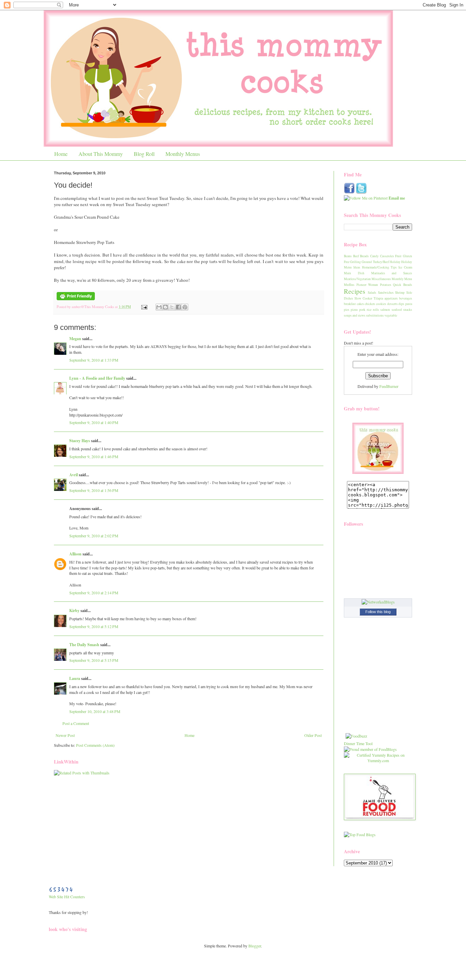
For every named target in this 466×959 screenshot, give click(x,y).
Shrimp (400, 292)
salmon (385, 309)
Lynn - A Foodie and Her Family (97, 378)
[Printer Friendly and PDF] (76, 298)
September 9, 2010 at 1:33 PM (93, 360)
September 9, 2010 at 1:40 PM (93, 422)
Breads (364, 256)
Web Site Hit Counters (67, 896)
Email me (397, 198)
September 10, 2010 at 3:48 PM (94, 711)
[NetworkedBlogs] (378, 602)
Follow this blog (378, 612)
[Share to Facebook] (178, 307)
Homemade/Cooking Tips (379, 267)
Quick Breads (402, 284)
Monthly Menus (182, 153)
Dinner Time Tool (358, 743)
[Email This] (159, 307)
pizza (354, 309)
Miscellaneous (381, 279)
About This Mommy (100, 153)
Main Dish (354, 273)
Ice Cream (405, 267)
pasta (408, 304)
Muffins (349, 284)
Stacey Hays (79, 441)
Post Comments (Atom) (95, 745)
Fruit (398, 256)
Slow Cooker (363, 298)
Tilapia (378, 298)
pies (346, 309)
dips (401, 304)
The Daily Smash (84, 645)
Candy (374, 256)
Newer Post (65, 735)
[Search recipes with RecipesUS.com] (360, 834)
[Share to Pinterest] (184, 307)
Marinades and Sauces (391, 273)
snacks (407, 309)
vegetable (390, 315)
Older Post (313, 735)
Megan (75, 339)
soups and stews (354, 315)
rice (369, 309)
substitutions (375, 315)
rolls (376, 309)
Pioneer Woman (367, 284)
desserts (392, 304)
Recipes (354, 291)
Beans (348, 256)
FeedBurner (388, 386)
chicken (370, 304)
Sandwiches (386, 292)
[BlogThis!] (165, 307)
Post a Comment (75, 723)
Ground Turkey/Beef (375, 262)
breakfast (350, 304)
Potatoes (385, 284)
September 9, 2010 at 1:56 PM (93, 490)
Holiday (395, 262)
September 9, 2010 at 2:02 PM (93, 535)
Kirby (74, 610)
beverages (405, 298)
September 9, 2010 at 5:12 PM (93, 626)
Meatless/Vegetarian (357, 279)
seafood (397, 309)
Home (61, 153)
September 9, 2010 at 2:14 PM (93, 592)
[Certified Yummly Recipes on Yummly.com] (378, 760)
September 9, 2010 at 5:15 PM (93, 660)
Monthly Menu (402, 279)
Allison (75, 554)
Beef (356, 256)
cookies (381, 304)
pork (362, 309)
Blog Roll (144, 153)
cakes (360, 304)
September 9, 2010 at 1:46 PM (93, 456)
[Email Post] (144, 306)
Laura (74, 678)
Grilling (355, 262)
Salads (372, 292)
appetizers (391, 298)
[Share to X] (172, 307)
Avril (73, 475)
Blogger (254, 945)
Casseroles (387, 256)
